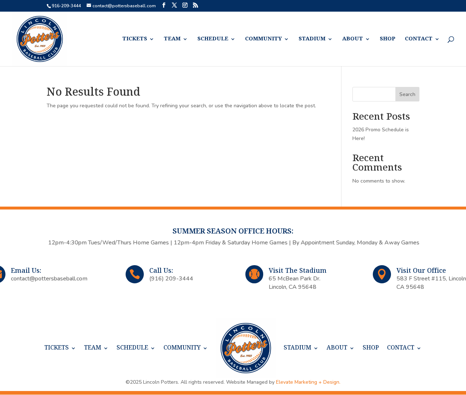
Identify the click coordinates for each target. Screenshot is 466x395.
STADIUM (312, 39)
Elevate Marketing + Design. (308, 382)
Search (407, 94)
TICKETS (134, 39)
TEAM (172, 39)
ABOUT (352, 39)
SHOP (387, 39)
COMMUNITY (263, 39)
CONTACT (419, 39)
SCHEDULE (212, 39)
